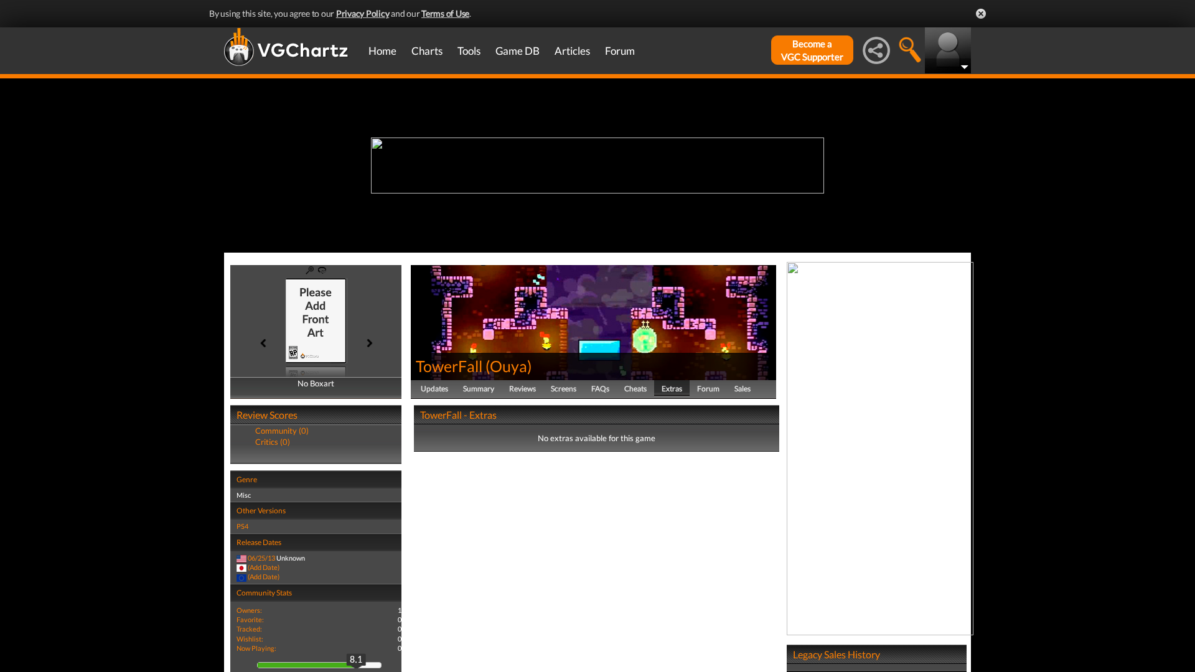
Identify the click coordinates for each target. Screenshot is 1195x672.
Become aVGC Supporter (812, 50)
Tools (468, 50)
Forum (620, 50)
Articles (572, 50)
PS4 (242, 526)
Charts (427, 50)
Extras (672, 388)
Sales (742, 388)
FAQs (600, 388)
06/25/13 (261, 558)
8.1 (356, 660)
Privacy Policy (363, 13)
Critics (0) (272, 442)
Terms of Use (445, 13)
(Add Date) (263, 567)
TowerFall (449, 366)
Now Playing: (256, 648)
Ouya (508, 366)
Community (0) (282, 431)
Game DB (517, 50)
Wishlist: (250, 639)
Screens (563, 388)
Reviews (522, 388)
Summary (478, 388)
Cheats (635, 388)
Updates (434, 388)
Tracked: (249, 629)
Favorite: (250, 619)
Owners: (249, 610)
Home (382, 50)
